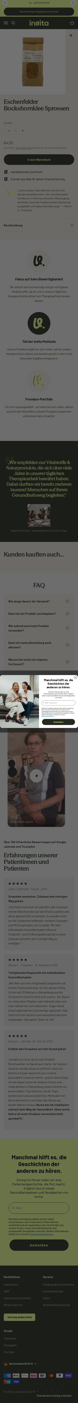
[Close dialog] (75, 677)
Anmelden (58, 722)
